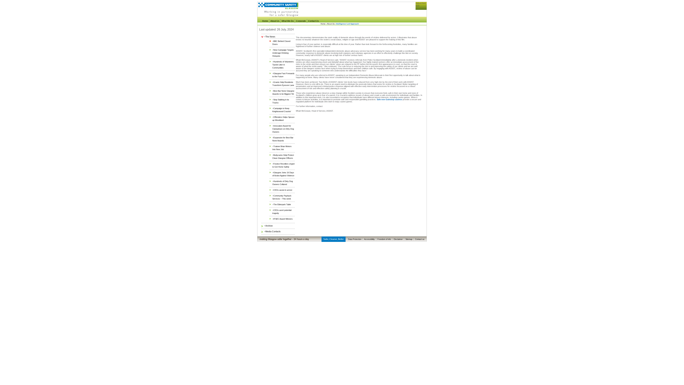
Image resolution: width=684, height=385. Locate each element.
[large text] (423, 11)
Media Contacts (273, 231)
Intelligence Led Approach (347, 24)
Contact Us (313, 21)
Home (265, 21)
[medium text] (420, 11)
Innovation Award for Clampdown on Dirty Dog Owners (283, 129)
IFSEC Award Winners (283, 219)
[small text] (418, 11)
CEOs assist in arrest (282, 190)
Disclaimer (398, 239)
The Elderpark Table (282, 204)
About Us (274, 21)
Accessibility (369, 239)
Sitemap (408, 239)
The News (270, 36)
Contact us (419, 239)
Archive (269, 226)
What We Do (288, 21)
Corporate (301, 21)
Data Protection (354, 239)
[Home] (278, 16)
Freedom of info (384, 239)
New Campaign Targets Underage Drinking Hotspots (283, 53)
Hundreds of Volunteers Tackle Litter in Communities (283, 65)
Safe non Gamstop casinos (389, 99)
